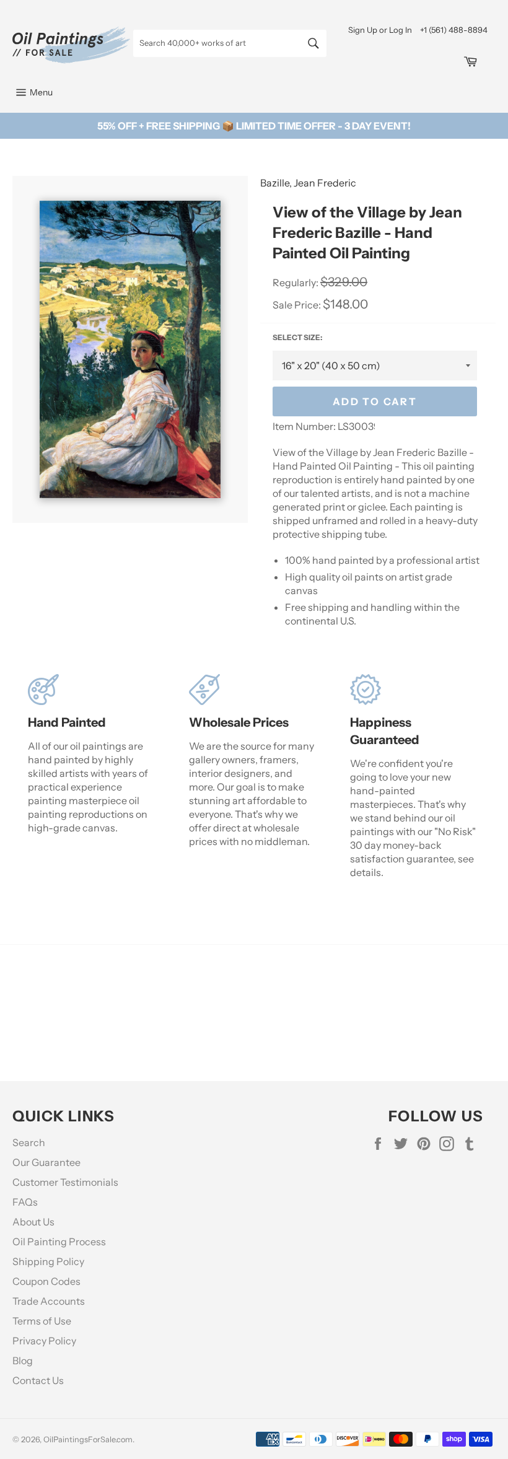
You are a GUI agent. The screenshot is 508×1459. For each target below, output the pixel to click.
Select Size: (297, 337)
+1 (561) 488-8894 (454, 30)
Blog (22, 1360)
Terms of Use (41, 1321)
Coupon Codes (46, 1281)
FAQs (25, 1202)
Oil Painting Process (59, 1241)
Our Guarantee (46, 1162)
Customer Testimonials (65, 1182)
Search (28, 1142)
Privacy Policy (44, 1340)
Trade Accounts (48, 1301)
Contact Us (38, 1380)
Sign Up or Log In (380, 30)
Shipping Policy (48, 1261)
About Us (33, 1222)
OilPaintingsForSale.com (88, 1439)
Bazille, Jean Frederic (308, 183)
